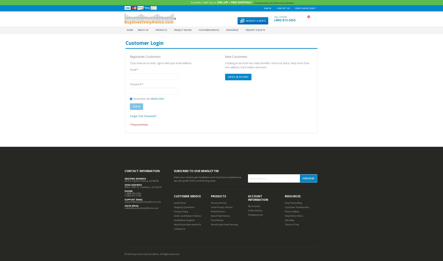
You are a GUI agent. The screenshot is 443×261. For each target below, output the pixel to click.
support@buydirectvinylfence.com (143, 201)
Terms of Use (292, 224)
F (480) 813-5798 (133, 195)
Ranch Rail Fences (220, 215)
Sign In (267, 8)
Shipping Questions (184, 207)
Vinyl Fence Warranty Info (187, 224)
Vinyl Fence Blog (293, 202)
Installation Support (184, 220)
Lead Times (180, 202)
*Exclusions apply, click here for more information (274, 3)
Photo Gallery (292, 211)
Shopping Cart (255, 214)
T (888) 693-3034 (133, 193)
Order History (255, 210)
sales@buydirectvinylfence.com (141, 208)
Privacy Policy (181, 211)
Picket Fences (218, 211)
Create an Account (305, 8)
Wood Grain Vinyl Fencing (224, 224)
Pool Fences (217, 220)
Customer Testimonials (297, 207)
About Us (143, 30)
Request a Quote (255, 30)
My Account (254, 206)
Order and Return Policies (187, 215)
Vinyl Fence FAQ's (294, 215)
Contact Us (283, 8)
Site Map (289, 220)
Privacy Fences (219, 202)
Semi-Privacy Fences (222, 207)
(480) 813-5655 (285, 20)
